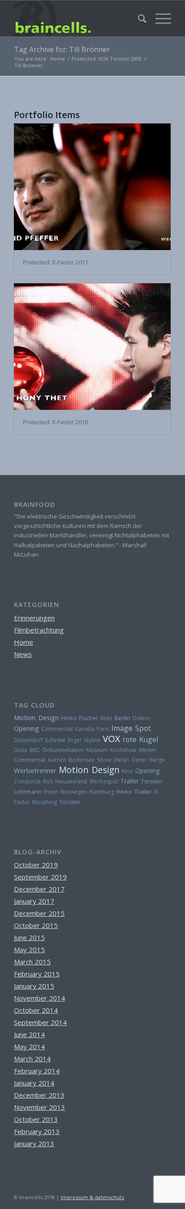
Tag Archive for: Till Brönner (62, 49)
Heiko (124, 791)
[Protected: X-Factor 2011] (92, 186)
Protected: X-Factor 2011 (55, 262)
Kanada (84, 729)
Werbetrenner (35, 770)
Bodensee (82, 760)
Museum (97, 750)
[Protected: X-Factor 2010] (92, 346)
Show (104, 760)
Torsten (69, 802)
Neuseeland (71, 781)
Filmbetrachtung (39, 629)
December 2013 (39, 1094)
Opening (26, 728)
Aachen (57, 760)
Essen (51, 792)
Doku (20, 750)
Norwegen (74, 792)
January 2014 (34, 1082)
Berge (157, 760)
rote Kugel (140, 739)
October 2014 (36, 1010)
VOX (111, 739)
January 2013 (34, 1143)
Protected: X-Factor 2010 (55, 422)
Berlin (122, 718)
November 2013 (39, 1107)
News (23, 654)
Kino (127, 771)
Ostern (141, 718)
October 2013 (36, 1119)
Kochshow (123, 750)
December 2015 (39, 913)
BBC (35, 750)
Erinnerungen (34, 617)
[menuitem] (137, 18)
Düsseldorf (28, 740)
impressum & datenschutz (92, 1197)
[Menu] (158, 18)
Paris (103, 729)
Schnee (55, 740)
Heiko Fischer (79, 718)
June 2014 (29, 1034)
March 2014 (32, 1058)
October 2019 (36, 864)
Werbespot (103, 781)
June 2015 (29, 937)
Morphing (44, 802)
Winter (147, 750)
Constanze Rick (33, 781)
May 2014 (29, 1046)
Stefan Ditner (130, 760)
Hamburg (101, 792)
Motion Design (36, 717)
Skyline (92, 740)
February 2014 (37, 1070)
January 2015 (34, 985)
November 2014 (39, 998)
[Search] (137, 18)
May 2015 (29, 949)
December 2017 (39, 888)
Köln (106, 718)
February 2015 (37, 973)
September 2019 (40, 876)
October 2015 (36, 925)
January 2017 (34, 901)
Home (23, 641)
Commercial (57, 729)
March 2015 (32, 961)
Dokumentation (63, 750)
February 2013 (37, 1131)
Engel (74, 740)
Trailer (129, 781)
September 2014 (40, 1022)
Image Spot (131, 728)
